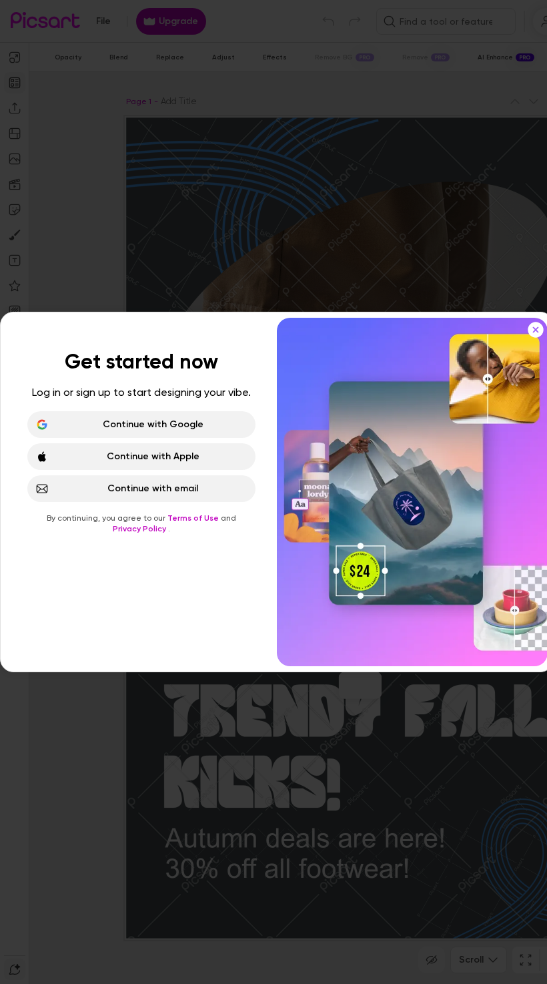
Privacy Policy (140, 528)
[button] (273, 492)
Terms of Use (194, 518)
